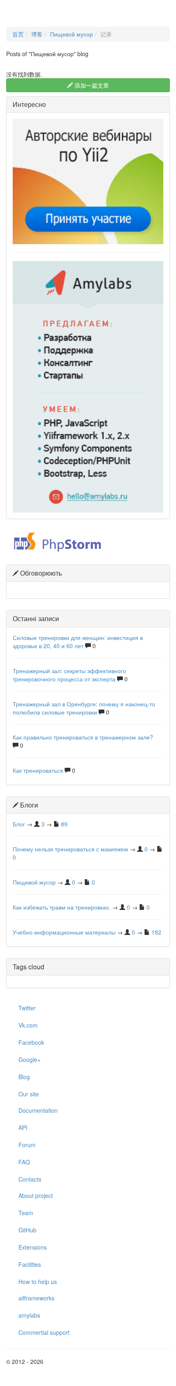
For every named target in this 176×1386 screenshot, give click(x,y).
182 (156, 932)
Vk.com (28, 1025)
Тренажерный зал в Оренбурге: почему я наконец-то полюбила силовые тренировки (84, 708)
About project (35, 1195)
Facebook (31, 1042)
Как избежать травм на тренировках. (62, 907)
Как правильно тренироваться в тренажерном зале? (83, 737)
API (22, 1127)
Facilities (29, 1264)
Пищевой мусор (71, 34)
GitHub (27, 1230)
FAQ (24, 1162)
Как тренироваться (38, 770)
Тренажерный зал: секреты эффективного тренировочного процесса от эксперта (69, 675)
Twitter (27, 1008)
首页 (18, 34)
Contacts (29, 1179)
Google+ (29, 1059)
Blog (24, 1077)
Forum (27, 1145)
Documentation (38, 1110)
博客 (37, 34)
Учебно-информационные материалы (64, 932)
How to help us (37, 1281)
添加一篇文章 (91, 85)
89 (64, 824)
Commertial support (44, 1332)
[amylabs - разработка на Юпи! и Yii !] (88, 386)
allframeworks (36, 1298)
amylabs (29, 1315)
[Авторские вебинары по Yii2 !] (88, 181)
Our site (28, 1094)
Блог (19, 824)
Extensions (32, 1247)
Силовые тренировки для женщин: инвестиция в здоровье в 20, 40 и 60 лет (78, 641)
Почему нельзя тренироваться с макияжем (70, 849)
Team (25, 1213)
